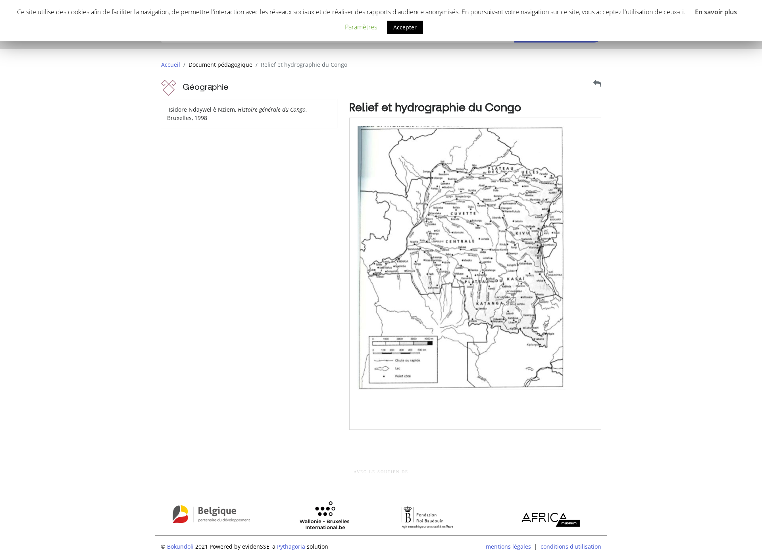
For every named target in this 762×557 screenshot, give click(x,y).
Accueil (170, 64)
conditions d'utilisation (571, 546)
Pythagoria (291, 546)
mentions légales (508, 546)
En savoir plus (716, 12)
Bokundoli (180, 546)
